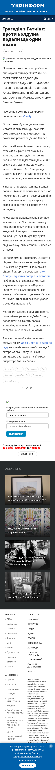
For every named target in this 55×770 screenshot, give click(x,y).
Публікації (33, 619)
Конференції (35, 659)
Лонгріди (33, 647)
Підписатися (16, 433)
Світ (9, 643)
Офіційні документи (34, 665)
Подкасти (33, 614)
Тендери (11, 705)
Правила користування (13, 699)
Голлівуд (8, 369)
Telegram (8, 448)
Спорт (10, 666)
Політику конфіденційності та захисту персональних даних (28, 756)
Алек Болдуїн (22, 375)
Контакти (11, 684)
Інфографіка (35, 643)
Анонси (43, 11)
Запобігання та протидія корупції (15, 711)
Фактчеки (11, 638)
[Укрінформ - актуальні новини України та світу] (27, 5)
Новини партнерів (33, 653)
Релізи (31, 671)
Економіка (12, 633)
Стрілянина (32, 369)
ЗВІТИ (10, 732)
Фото (31, 629)
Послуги (9, 11)
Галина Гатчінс (10, 381)
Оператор (37, 375)
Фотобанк (20, 11)
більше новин (27, 454)
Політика (11, 628)
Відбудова (12, 624)
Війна (9, 619)
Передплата (13, 689)
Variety (27, 116)
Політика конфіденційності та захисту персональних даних (15, 722)
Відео (31, 633)
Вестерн (8, 375)
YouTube (35, 448)
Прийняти (27, 765)
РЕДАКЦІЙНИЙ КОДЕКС (14, 737)
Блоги (31, 638)
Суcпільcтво (13, 652)
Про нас (11, 679)
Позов (19, 369)
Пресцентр (32, 11)
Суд (43, 369)
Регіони (10, 647)
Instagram (20, 448)
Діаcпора (11, 661)
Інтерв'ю (33, 624)
